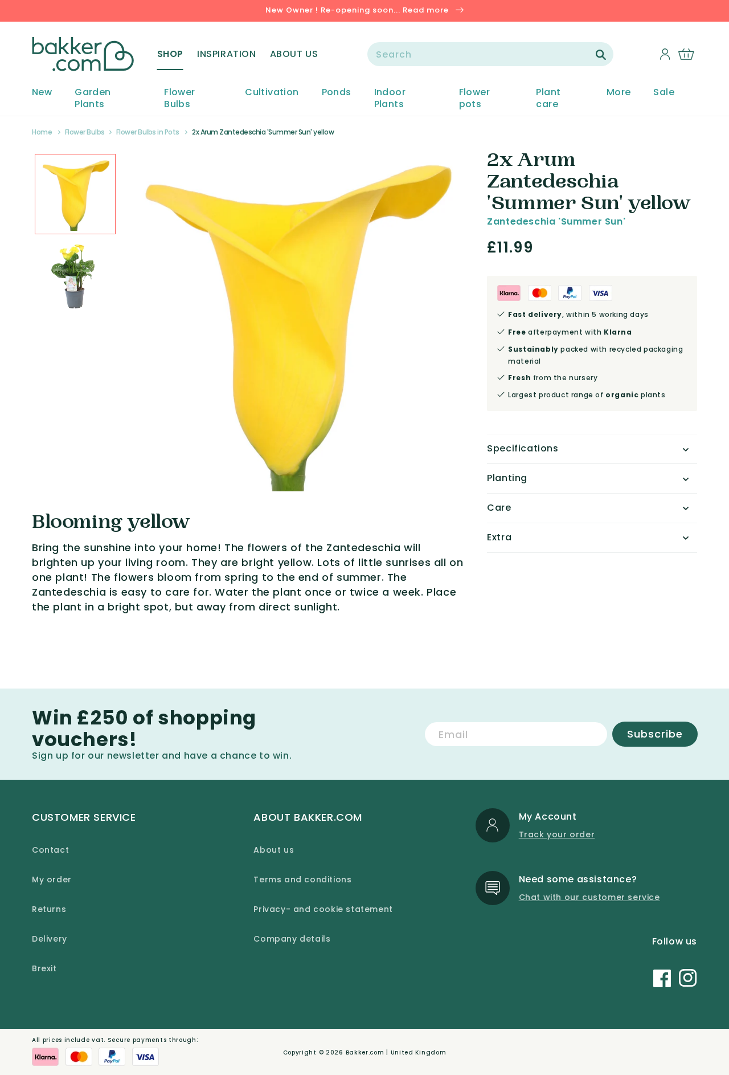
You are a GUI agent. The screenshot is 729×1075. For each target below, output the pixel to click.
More (619, 93)
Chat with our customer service (589, 897)
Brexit (44, 968)
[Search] (600, 54)
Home (42, 132)
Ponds (336, 93)
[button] (170, 54)
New (42, 93)
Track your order (557, 834)
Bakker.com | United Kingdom (396, 1052)
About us (273, 850)
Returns (49, 909)
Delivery (49, 938)
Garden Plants (92, 99)
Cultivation (271, 93)
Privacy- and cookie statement (322, 909)
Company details (291, 938)
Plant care (548, 99)
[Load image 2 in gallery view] (75, 194)
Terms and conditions (302, 879)
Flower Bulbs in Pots (147, 132)
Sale (663, 93)
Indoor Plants (390, 99)
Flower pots (474, 99)
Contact (50, 850)
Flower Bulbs (179, 99)
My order (52, 879)
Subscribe (655, 734)
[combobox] (490, 54)
